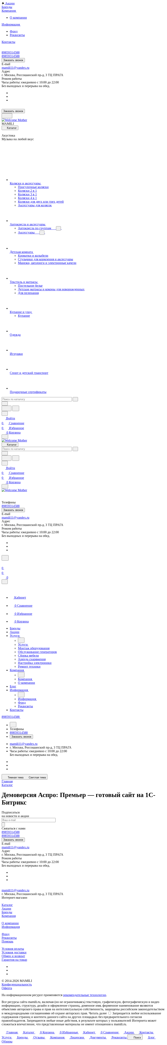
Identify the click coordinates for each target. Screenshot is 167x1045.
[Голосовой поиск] (6, 408)
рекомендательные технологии (84, 995)
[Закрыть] (5, 581)
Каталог (7, 905)
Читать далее (98, 1013)
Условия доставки (14, 952)
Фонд (14, 31)
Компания (9, 916)
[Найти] (15, 408)
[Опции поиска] (5, 403)
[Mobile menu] (5, 486)
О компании (18, 17)
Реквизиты (17, 35)
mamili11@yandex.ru (15, 67)
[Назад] (21, 640)
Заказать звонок (13, 60)
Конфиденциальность (17, 984)
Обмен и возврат (13, 956)
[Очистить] (75, 399)
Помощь (7, 941)
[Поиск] (5, 558)
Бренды (7, 912)
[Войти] (3, 563)
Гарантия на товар (14, 959)
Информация (11, 927)
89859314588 (11, 52)
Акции (6, 908)
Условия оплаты (13, 948)
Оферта (7, 988)
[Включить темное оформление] (7, 115)
